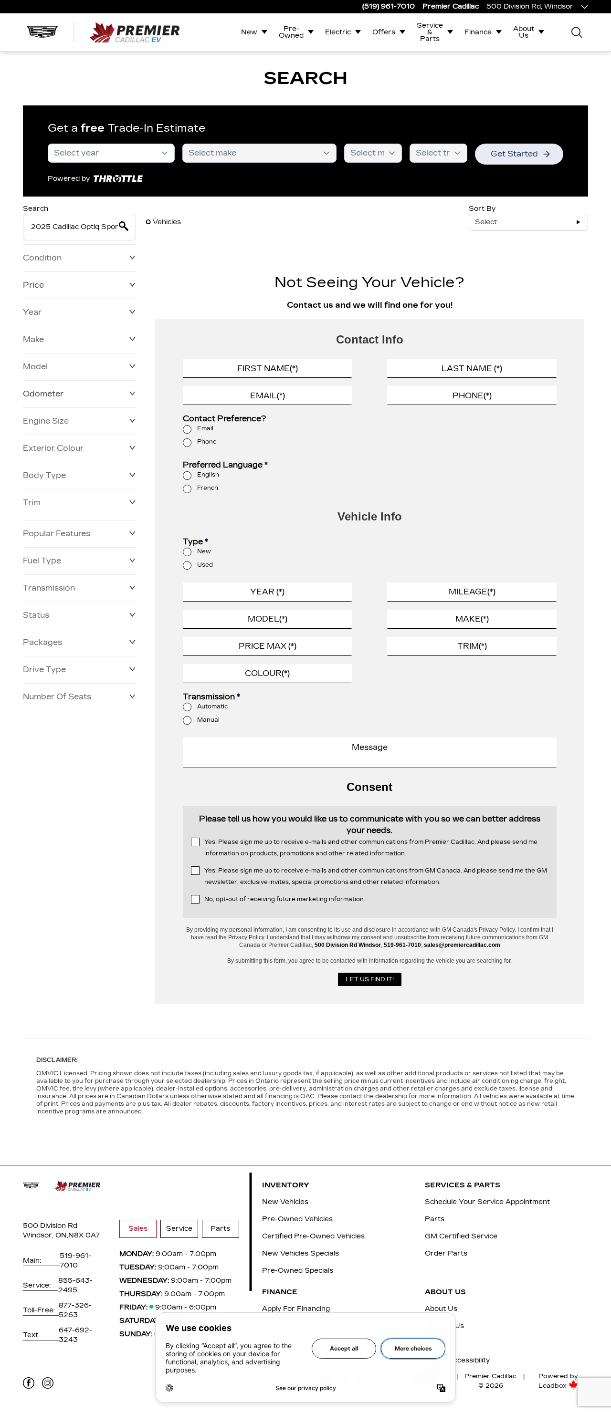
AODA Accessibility (457, 1360)
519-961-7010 (75, 1260)
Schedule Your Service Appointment (487, 1202)
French (207, 488)
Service (179, 1229)
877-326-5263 (75, 1310)
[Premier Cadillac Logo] (103, 32)
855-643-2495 (75, 1285)
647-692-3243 (75, 1335)
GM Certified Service (461, 1236)
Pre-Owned (291, 32)
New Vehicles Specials (300, 1253)
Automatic (212, 706)
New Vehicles (285, 1202)
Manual (208, 720)
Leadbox (553, 1385)
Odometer (43, 393)
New (249, 32)
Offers (383, 32)
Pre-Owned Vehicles (297, 1219)
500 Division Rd (50, 1226)
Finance (478, 32)
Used (205, 564)
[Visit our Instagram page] (47, 1383)
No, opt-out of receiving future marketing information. (284, 899)
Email (205, 428)
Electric (338, 32)
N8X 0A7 (84, 1235)
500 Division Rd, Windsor (529, 6)
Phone (207, 441)
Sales (137, 1229)
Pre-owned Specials (297, 1271)
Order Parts (446, 1253)
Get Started (514, 153)
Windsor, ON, (45, 1235)
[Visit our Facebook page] (28, 1383)
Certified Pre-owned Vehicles (313, 1236)
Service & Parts (430, 32)
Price (33, 285)
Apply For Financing (296, 1309)
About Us (523, 32)
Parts (220, 1229)
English (208, 474)
